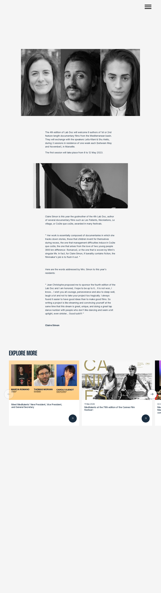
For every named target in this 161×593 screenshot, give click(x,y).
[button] (152, 394)
